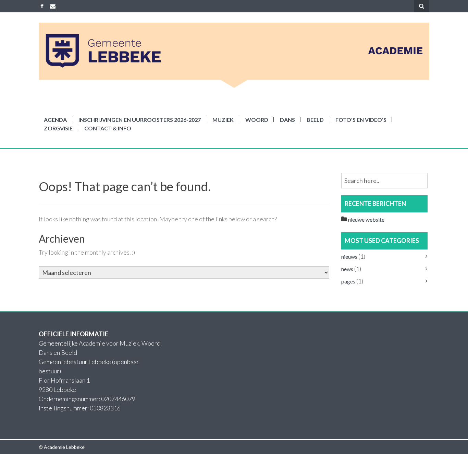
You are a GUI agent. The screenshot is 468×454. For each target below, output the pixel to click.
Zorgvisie (58, 128)
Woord (256, 119)
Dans (287, 119)
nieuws (349, 256)
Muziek (223, 119)
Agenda (55, 119)
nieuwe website (366, 219)
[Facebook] (42, 6)
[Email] (53, 6)
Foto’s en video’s (360, 119)
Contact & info (107, 128)
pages (348, 281)
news (347, 269)
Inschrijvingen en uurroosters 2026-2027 (139, 119)
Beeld (315, 119)
